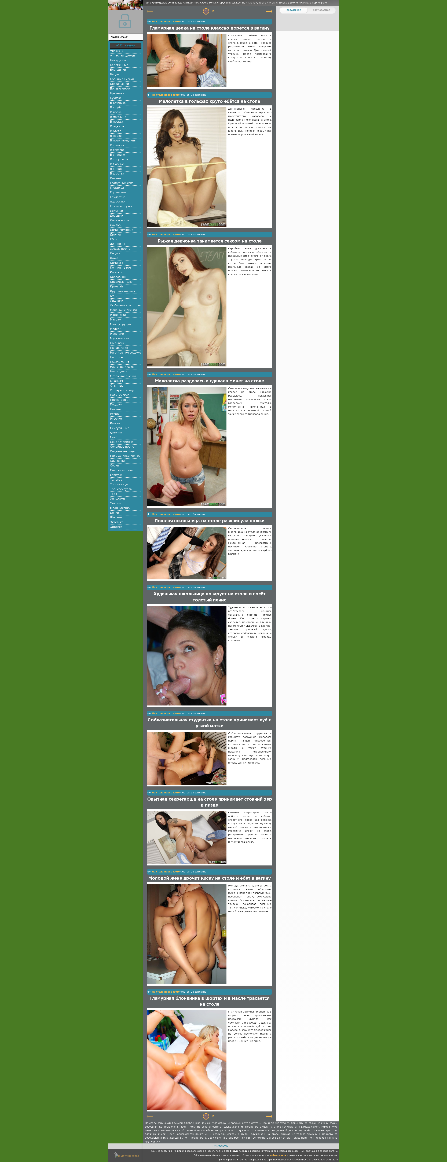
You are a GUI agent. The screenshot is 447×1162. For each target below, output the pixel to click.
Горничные (118, 192)
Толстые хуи (119, 484)
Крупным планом (122, 291)
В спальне (117, 155)
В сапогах (117, 145)
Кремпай (116, 286)
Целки (114, 513)
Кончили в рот (120, 267)
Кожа (114, 258)
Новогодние (118, 371)
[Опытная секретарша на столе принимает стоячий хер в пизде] (187, 837)
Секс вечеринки (121, 442)
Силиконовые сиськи (125, 456)
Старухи (116, 475)
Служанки (117, 461)
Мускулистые (119, 338)
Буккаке (116, 98)
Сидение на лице (122, 451)
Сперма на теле (121, 470)
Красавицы (118, 277)
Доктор (115, 225)
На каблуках (119, 348)
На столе (116, 357)
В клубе (115, 107)
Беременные (119, 65)
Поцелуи (116, 404)
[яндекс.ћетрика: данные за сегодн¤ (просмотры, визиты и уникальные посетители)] (127, 1156)
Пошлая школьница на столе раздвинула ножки (210, 521)
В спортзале (119, 159)
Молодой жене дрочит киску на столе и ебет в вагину (209, 878)
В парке (116, 136)
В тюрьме (117, 164)
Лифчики (116, 301)
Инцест (115, 253)
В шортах (117, 173)
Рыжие (115, 423)
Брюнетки (117, 93)
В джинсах (118, 103)
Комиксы (116, 263)
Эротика (116, 527)
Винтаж (115, 178)
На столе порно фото (166, 22)
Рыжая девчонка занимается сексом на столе (210, 241)
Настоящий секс (122, 367)
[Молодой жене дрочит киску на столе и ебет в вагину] (187, 934)
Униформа (117, 498)
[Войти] (125, 21)
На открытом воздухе (125, 352)
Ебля (113, 239)
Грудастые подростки (118, 199)
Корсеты (116, 272)
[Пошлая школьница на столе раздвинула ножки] (187, 553)
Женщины (117, 244)
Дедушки (116, 216)
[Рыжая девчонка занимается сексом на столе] (187, 306)
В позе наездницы (123, 140)
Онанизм (116, 381)
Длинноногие (119, 220)
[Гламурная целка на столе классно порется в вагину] (187, 60)
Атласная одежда (123, 55)
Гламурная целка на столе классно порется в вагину (209, 28)
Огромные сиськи (123, 376)
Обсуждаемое (321, 10)
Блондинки (118, 70)
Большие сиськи (122, 79)
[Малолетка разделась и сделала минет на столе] (187, 446)
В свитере (117, 150)
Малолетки (118, 315)
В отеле (115, 131)
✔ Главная (125, 45)
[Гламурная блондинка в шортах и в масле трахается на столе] (187, 1060)
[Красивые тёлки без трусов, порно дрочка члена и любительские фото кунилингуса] (125, 7)
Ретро (114, 414)
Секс (113, 437)
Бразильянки (119, 84)
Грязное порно (121, 206)
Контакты (220, 1146)
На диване (117, 343)
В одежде (117, 126)
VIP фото (116, 51)
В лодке (116, 112)
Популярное (294, 10)
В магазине (118, 117)
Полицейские (119, 395)
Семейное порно (122, 446)
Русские (116, 419)
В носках (116, 121)
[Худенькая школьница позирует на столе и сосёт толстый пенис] (187, 655)
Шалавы (116, 517)
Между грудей (120, 324)
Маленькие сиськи (123, 310)
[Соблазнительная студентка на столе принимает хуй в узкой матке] (187, 758)
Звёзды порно (120, 249)
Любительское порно (125, 305)
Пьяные (115, 409)
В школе (116, 169)
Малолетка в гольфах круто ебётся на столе (209, 102)
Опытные (116, 385)
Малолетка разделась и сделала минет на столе (209, 381)
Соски (114, 465)
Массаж (115, 319)
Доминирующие (121, 230)
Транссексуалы (121, 489)
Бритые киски (120, 88)
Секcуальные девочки (119, 430)
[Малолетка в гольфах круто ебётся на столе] (187, 167)
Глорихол (117, 188)
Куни (113, 296)
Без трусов (118, 60)
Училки (115, 503)
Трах (113, 494)
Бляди (114, 74)
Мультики (117, 334)
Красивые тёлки (121, 282)
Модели (115, 329)
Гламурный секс (121, 183)
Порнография (120, 400)
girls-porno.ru (278, 1155)
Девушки (116, 211)
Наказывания (119, 362)
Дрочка (115, 234)
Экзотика (116, 522)
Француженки (120, 508)
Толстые (116, 480)
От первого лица (122, 390)
